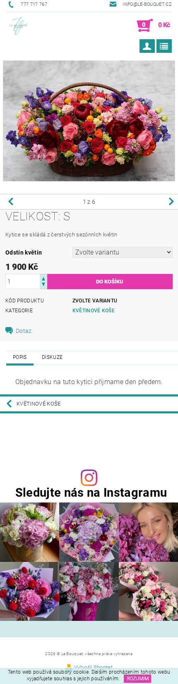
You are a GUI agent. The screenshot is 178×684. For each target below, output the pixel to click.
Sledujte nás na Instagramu (91, 493)
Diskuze (52, 357)
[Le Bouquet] (18, 25)
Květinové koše (93, 311)
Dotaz (24, 331)
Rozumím (138, 679)
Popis (20, 357)
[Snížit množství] (43, 285)
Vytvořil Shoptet (93, 667)
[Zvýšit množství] (43, 278)
